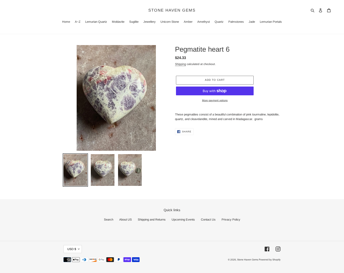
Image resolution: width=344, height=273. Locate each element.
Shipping (180, 64)
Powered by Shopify (269, 259)
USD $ (71, 249)
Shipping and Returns (152, 219)
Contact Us (208, 219)
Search (108, 219)
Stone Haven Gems (171, 10)
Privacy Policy (231, 219)
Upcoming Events (183, 219)
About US (125, 219)
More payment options (215, 100)
